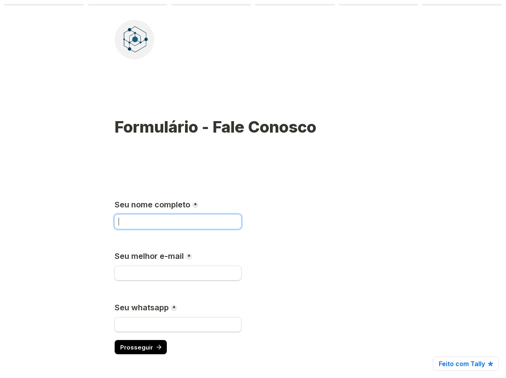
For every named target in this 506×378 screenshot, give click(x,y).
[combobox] (178, 324)
